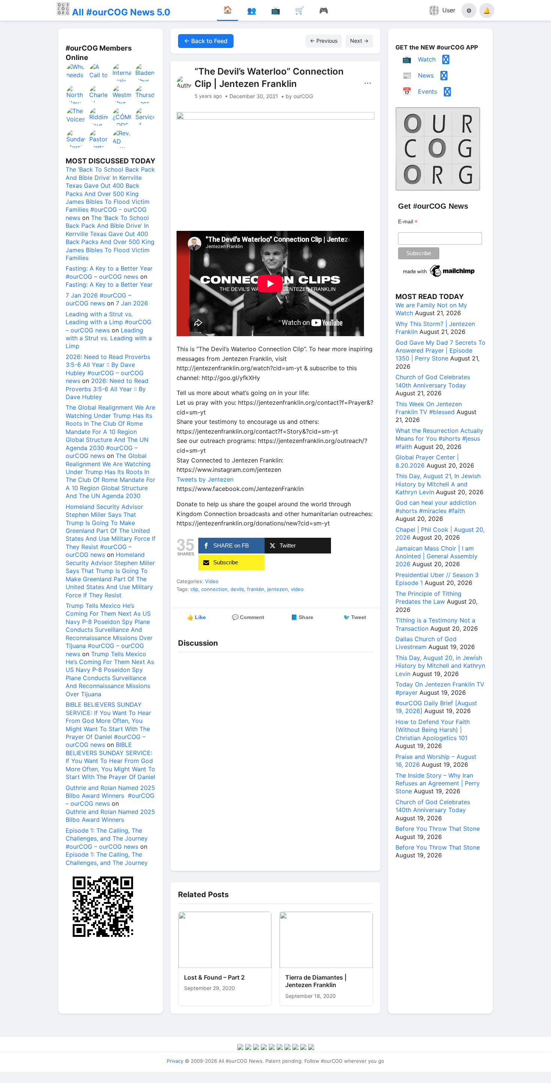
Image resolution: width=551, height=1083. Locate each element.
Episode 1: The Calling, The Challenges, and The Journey (107, 858)
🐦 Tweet (354, 617)
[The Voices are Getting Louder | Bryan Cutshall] (76, 116)
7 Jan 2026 (132, 303)
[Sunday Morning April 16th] (76, 138)
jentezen (277, 589)
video (297, 589)
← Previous (323, 40)
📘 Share (302, 617)
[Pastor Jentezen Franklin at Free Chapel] (99, 138)
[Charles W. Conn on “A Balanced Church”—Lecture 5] (99, 94)
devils (237, 589)
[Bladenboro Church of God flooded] (145, 72)
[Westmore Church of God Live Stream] (122, 94)
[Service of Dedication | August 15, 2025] (145, 116)
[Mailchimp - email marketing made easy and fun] (439, 277)
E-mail (408, 221)
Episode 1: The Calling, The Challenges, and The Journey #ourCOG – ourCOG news (107, 838)
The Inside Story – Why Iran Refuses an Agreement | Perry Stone (437, 783)
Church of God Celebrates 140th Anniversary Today (432, 381)
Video (212, 581)
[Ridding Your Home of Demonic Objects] (99, 116)
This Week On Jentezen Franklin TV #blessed (428, 408)
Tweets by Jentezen (205, 479)
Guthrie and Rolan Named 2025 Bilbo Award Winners (110, 815)
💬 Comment (248, 617)
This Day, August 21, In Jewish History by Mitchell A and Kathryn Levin (438, 484)
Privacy (175, 1061)
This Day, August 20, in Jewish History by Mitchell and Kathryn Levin (440, 666)
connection (214, 589)
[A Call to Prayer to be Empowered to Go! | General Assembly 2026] (99, 72)
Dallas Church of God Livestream (426, 643)
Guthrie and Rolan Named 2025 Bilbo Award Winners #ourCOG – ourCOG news (110, 796)
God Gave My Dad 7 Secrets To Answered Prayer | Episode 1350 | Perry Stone (440, 350)
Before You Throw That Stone (437, 828)
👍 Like (196, 617)
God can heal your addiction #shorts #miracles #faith (435, 506)
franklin (255, 589)
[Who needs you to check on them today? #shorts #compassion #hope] (76, 72)
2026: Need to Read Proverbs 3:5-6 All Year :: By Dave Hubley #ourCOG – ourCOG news (108, 368)
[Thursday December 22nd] (145, 94)
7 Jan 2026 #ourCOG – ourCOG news (98, 299)
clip (194, 589)
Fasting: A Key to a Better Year (109, 284)
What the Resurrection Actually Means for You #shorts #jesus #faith (439, 438)
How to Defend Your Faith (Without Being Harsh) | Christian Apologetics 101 (432, 730)
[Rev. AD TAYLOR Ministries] (122, 138)
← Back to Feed (206, 41)
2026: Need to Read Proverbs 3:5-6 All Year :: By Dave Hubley (107, 389)
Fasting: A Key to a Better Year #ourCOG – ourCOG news (109, 272)
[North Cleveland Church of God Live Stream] (76, 94)
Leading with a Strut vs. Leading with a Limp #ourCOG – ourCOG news (108, 322)
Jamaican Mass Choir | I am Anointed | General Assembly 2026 (436, 556)
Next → (359, 40)
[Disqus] (275, 759)
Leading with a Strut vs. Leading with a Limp (109, 338)
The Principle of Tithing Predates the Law (428, 597)
